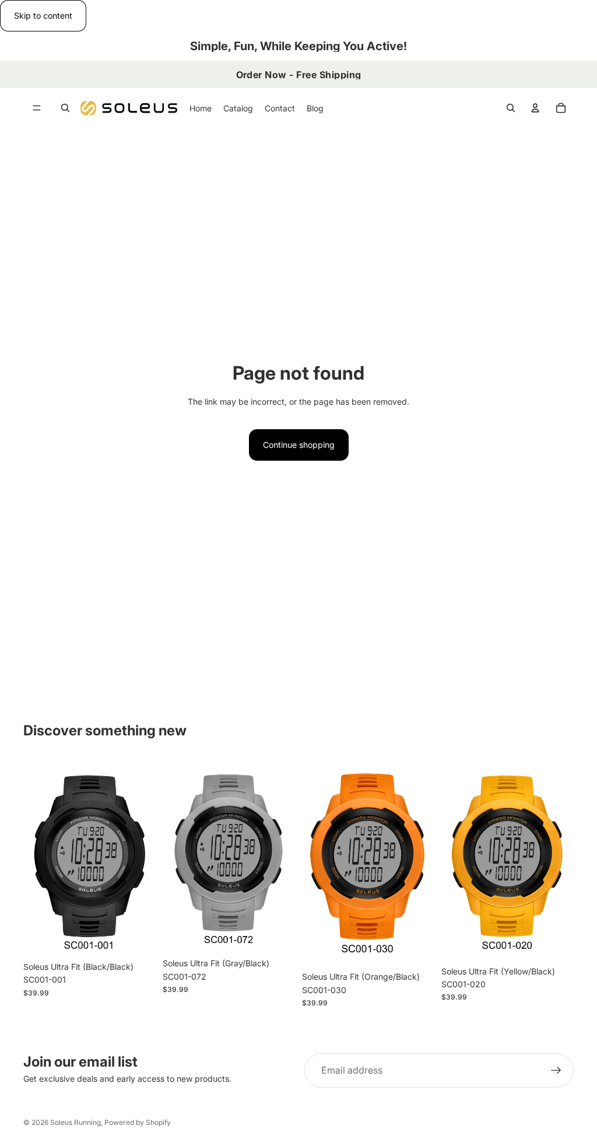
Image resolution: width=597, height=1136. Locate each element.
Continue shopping (299, 445)
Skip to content (43, 15)
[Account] (535, 108)
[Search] (65, 108)
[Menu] (36, 108)
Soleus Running (75, 1122)
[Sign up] (556, 1070)
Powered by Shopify (137, 1122)
